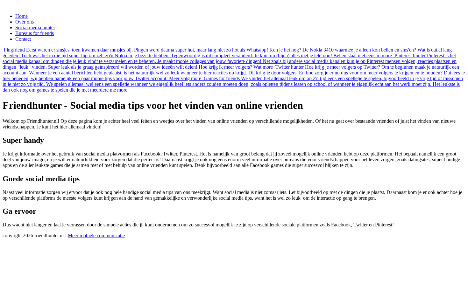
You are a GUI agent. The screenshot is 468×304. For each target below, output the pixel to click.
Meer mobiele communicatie (96, 235)
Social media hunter (35, 27)
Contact (23, 39)
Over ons (24, 21)
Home (21, 16)
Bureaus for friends (34, 33)
